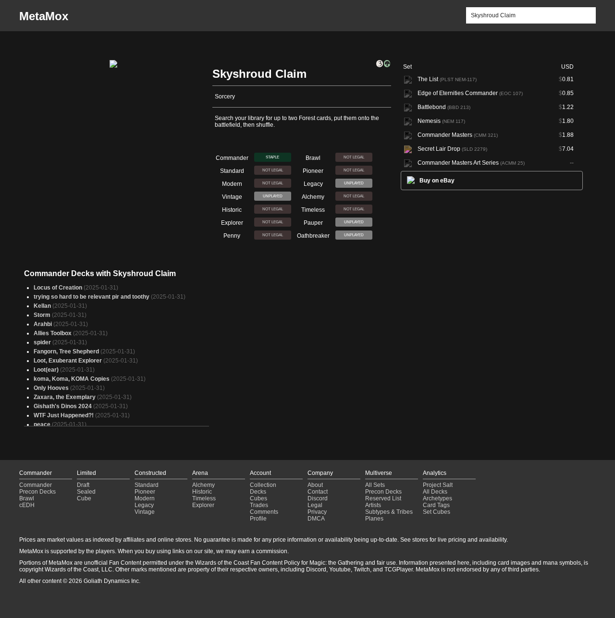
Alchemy (203, 485)
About (315, 485)
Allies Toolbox (53, 333)
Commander (35, 485)
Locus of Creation (58, 287)
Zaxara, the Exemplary (65, 397)
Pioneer (145, 491)
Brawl (26, 498)
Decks (258, 491)
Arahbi (43, 324)
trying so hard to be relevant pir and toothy (91, 296)
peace (42, 424)
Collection (263, 485)
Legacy (144, 505)
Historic (202, 491)
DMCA (316, 518)
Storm (42, 315)
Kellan (42, 306)
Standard (147, 485)
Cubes (258, 498)
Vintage (145, 512)
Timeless (204, 498)
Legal (315, 505)
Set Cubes (436, 512)
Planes (374, 518)
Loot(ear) (46, 369)
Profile (258, 518)
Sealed (86, 491)
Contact (318, 491)
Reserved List (383, 498)
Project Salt (438, 485)
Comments (264, 512)
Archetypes (437, 498)
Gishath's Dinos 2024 (63, 406)
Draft (83, 485)
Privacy (317, 512)
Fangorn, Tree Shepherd (66, 351)
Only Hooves (51, 388)
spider (42, 342)
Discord (318, 498)
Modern (145, 498)
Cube (84, 498)
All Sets (375, 485)
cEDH (27, 505)
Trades (259, 505)
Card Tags (436, 505)
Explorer (203, 505)
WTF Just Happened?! (64, 415)
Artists (373, 505)
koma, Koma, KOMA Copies (72, 379)
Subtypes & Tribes (389, 512)
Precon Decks (37, 491)
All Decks (435, 491)
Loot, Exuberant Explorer (68, 360)
